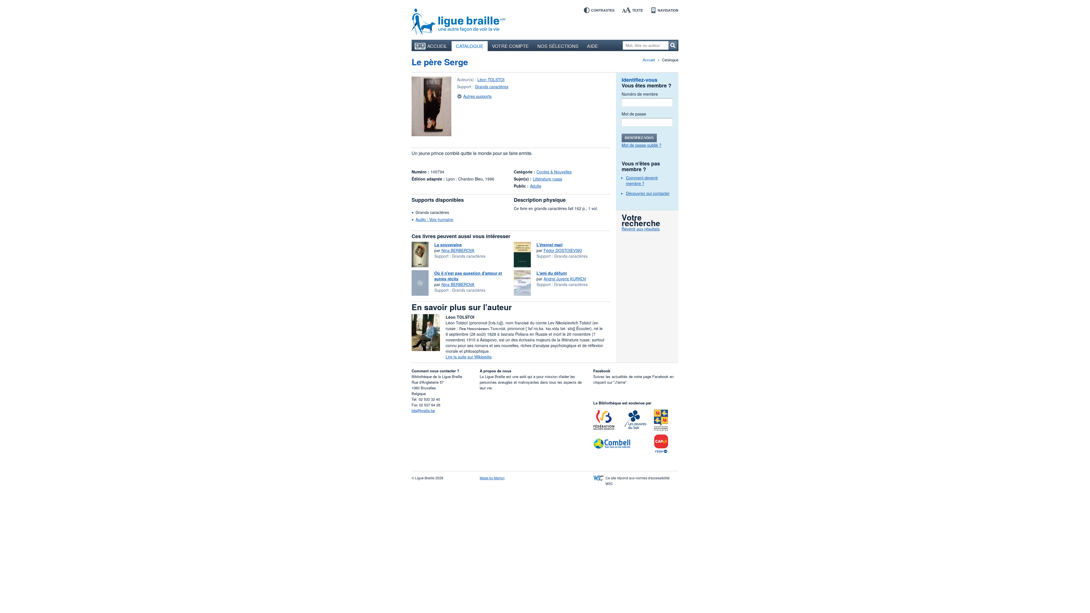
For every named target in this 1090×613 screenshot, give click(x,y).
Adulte (535, 186)
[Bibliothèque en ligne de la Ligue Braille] (458, 22)
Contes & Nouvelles (554, 172)
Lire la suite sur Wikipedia (469, 357)
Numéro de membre (640, 94)
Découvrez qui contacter (648, 193)
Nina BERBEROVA (457, 250)
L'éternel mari (549, 244)
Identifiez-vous (639, 138)
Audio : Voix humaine (434, 219)
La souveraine (448, 244)
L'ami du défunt (551, 273)
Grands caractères (491, 86)
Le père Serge (440, 62)
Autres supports (477, 96)
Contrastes (603, 10)
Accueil (437, 46)
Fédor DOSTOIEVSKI (563, 250)
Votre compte (510, 46)
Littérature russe (547, 179)
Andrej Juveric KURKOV (565, 279)
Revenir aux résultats (641, 229)
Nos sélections (557, 46)
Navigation (668, 10)
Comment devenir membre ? (642, 180)
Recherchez (672, 45)
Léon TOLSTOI (490, 79)
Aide (592, 46)
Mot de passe (634, 114)
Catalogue (470, 46)
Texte (637, 10)
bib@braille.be (423, 410)
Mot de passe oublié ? (641, 145)
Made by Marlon (492, 477)
